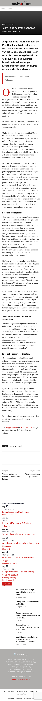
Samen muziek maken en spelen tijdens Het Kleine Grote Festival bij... (28, 615)
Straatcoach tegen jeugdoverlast (32, 475)
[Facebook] (12, 459)
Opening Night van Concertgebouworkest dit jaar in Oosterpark (27, 627)
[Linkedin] (17, 459)
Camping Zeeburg (9, 577)
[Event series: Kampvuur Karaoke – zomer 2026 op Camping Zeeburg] (15, 569)
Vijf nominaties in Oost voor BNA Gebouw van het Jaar (11, 476)
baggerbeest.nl (12, 427)
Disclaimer (33, 691)
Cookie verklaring (8, 691)
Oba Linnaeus (7, 515)
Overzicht (11, 24)
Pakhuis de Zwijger (9, 563)
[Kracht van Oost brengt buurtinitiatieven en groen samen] (8, 593)
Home (3, 9)
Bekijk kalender (9, 580)
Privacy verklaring (22, 691)
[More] (33, 459)
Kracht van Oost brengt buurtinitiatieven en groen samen (25, 592)
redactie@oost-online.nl (21, 679)
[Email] (22, 459)
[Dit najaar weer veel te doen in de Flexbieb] (8, 605)
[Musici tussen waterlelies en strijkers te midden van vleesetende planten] (8, 640)
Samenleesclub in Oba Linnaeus (16, 512)
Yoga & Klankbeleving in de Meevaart (18, 534)
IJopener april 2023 (15, 446)
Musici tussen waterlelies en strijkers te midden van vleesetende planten (27, 639)
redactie (8, 31)
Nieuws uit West (21, 694)
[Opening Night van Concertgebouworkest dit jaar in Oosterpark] (8, 628)
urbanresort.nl (26, 427)
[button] (4, 3)
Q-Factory (6, 526)
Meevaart (6, 549)
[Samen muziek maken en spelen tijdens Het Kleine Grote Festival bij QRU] (8, 616)
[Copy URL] (28, 459)
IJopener (10, 9)
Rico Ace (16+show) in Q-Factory (16, 523)
